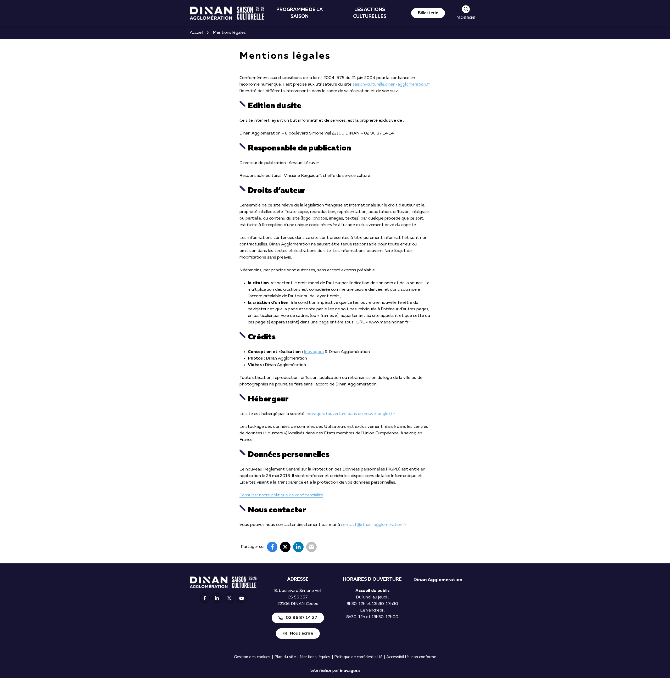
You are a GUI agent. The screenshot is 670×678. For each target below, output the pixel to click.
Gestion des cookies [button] (252, 657)
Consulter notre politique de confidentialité (281, 495)
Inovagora (314, 352)
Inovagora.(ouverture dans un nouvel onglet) (350, 414)
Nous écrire (301, 633)
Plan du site (285, 657)
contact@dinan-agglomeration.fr (373, 525)
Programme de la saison (299, 13)
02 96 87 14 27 (301, 618)
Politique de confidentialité (358, 657)
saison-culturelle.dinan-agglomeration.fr (391, 84)
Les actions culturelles (369, 13)
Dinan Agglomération (438, 580)
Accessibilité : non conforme (411, 657)
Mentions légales (315, 657)
